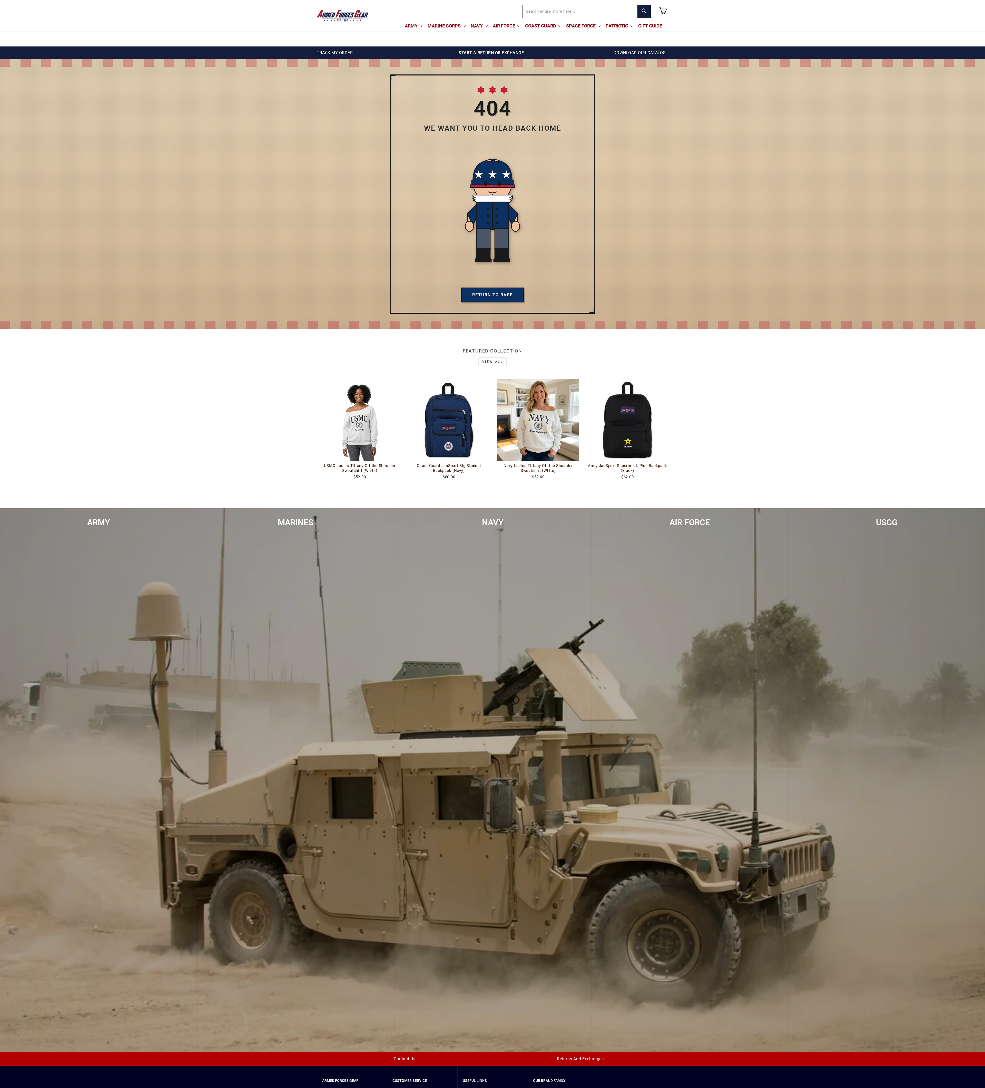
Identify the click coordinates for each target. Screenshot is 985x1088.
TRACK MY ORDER (335, 52)
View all (492, 362)
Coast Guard (541, 25)
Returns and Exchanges (580, 1058)
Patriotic (617, 25)
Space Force (581, 25)
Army (412, 25)
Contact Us (405, 1058)
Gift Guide (650, 25)
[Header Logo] (342, 15)
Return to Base (492, 294)
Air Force (504, 25)
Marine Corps (445, 25)
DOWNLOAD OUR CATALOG (640, 52)
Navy (477, 25)
